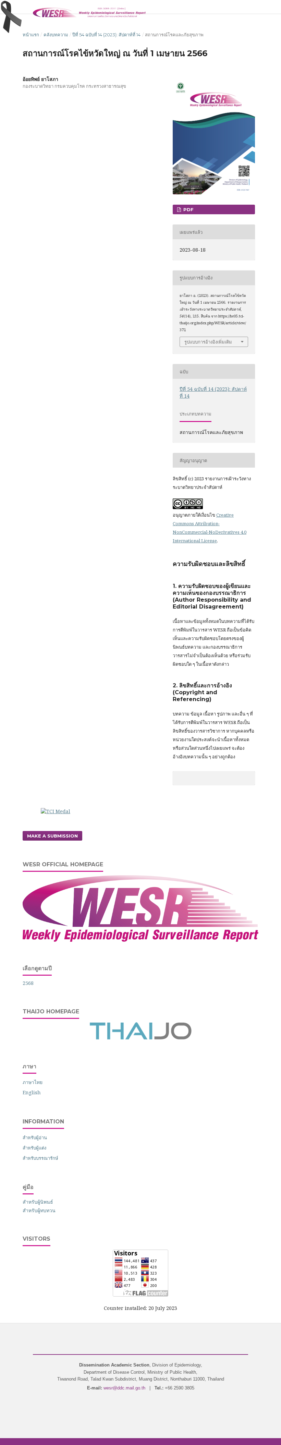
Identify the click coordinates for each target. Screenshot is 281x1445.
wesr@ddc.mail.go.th (124, 1387)
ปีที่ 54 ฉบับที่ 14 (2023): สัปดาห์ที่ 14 (106, 34)
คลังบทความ (56, 34)
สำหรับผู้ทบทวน (39, 1210)
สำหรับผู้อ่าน (35, 1137)
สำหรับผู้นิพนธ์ (38, 1202)
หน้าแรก (31, 34)
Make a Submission (52, 836)
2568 (28, 983)
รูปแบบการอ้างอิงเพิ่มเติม (208, 342)
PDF (188, 209)
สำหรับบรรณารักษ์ (40, 1158)
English (32, 1092)
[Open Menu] (22, 7)
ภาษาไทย (32, 1082)
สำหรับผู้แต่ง (34, 1148)
